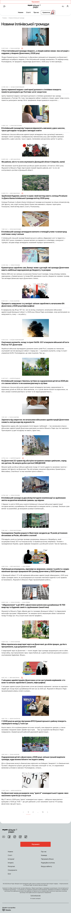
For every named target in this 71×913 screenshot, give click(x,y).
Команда (44, 855)
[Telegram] (20, 836)
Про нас (36, 12)
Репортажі (11, 866)
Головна (4, 18)
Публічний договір (35, 895)
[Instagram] (14, 836)
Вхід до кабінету (46, 866)
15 (43, 812)
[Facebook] (9, 836)
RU (63, 6)
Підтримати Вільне (47, 859)
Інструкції (11, 859)
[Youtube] (3, 836)
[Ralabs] (8, 910)
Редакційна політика (48, 863)
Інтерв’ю (10, 863)
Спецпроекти (12, 870)
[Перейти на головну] (34, 6)
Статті (28, 12)
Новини (20, 12)
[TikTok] (25, 836)
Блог (9, 874)
